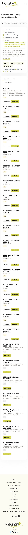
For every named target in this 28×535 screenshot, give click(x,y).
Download (14, 101)
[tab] (7, 79)
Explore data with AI (14, 508)
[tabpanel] (14, 272)
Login (14, 497)
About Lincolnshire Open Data (14, 482)
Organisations (14, 491)
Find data (14, 502)
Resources (15, 23)
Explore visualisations (14, 505)
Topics (14, 494)
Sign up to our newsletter (14, 485)
